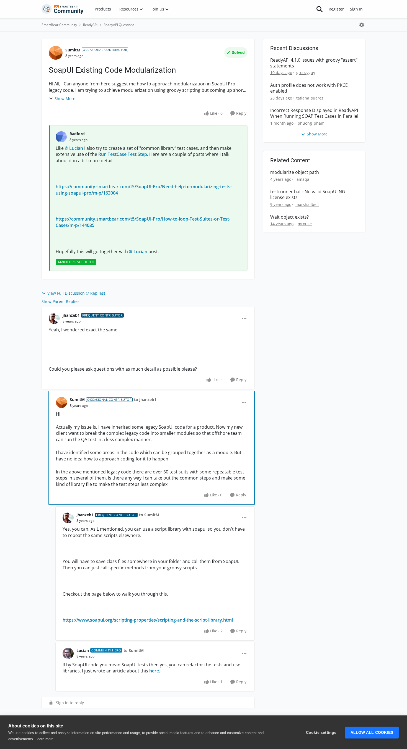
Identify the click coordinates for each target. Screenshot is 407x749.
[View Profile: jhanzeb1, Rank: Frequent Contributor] (54, 318)
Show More (65, 98)
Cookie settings (321, 732)
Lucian (76, 148)
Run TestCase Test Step (122, 154)
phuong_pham (311, 123)
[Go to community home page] (63, 9)
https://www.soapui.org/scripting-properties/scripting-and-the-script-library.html (148, 620)
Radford (77, 133)
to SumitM (149, 514)
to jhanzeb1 (145, 399)
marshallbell (307, 204)
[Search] (319, 9)
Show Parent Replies (60, 301)
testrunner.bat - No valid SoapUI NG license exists (307, 194)
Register (336, 9)
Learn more (44, 739)
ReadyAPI (90, 24)
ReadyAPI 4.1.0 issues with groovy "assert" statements (313, 63)
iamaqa (302, 179)
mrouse (305, 223)
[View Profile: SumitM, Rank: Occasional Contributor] (56, 53)
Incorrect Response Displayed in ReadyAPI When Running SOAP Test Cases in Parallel (314, 113)
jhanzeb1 (71, 315)
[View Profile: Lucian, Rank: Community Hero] (68, 653)
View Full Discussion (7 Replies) (76, 293)
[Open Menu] (361, 25)
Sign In (356, 9)
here (154, 671)
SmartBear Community (59, 24)
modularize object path (294, 172)
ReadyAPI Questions (119, 24)
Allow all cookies (372, 732)
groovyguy (305, 72)
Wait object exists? (289, 217)
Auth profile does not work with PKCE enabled (309, 88)
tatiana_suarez (309, 98)
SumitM (72, 50)
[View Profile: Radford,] (61, 136)
